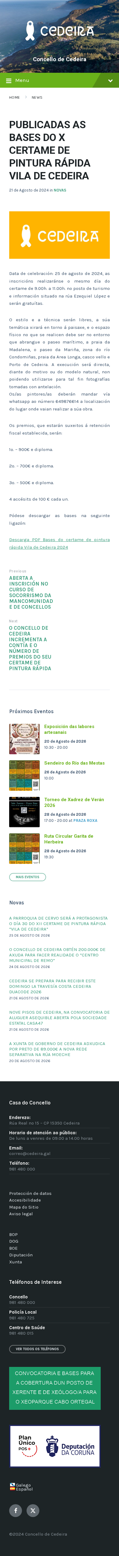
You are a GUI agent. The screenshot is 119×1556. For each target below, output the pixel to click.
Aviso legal (21, 1213)
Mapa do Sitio (23, 1207)
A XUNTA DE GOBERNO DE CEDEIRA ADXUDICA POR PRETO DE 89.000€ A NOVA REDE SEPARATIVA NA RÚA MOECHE (57, 1049)
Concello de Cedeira (59, 59)
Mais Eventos (27, 877)
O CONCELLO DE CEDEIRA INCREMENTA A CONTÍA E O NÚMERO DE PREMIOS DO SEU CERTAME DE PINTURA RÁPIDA (30, 648)
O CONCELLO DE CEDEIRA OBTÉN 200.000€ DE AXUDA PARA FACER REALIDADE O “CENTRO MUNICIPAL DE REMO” (57, 955)
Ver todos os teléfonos (37, 1349)
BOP (13, 1234)
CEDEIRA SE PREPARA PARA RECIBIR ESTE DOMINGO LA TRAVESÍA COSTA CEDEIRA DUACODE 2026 (52, 986)
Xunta (15, 1262)
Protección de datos (30, 1193)
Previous (18, 571)
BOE (13, 1248)
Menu (22, 80)
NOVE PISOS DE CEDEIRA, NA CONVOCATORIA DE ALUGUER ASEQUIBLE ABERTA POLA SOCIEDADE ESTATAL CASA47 (59, 1017)
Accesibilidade (25, 1200)
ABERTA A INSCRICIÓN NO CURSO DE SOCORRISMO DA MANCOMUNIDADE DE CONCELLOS (31, 592)
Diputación (21, 1255)
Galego (23, 1485)
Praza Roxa (85, 820)
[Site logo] (59, 49)
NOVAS (60, 190)
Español (24, 1489)
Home (14, 97)
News (37, 97)
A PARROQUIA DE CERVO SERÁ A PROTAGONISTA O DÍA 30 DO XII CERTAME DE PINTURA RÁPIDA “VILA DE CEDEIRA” (58, 923)
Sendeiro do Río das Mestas (74, 763)
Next (13, 621)
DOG (13, 1241)
